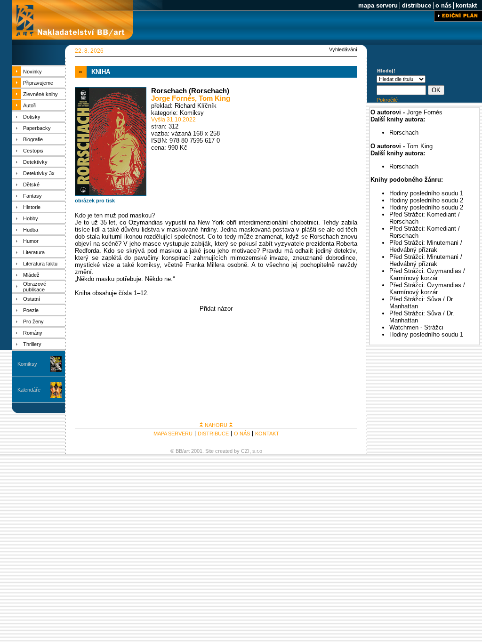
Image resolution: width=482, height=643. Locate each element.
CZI (245, 451)
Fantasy (32, 196)
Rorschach (403, 132)
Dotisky (31, 117)
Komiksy (27, 364)
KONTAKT (267, 433)
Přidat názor (216, 308)
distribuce (416, 5)
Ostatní (31, 299)
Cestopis (33, 150)
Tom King (214, 98)
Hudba (30, 230)
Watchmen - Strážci (416, 327)
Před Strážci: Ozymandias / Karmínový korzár (427, 274)
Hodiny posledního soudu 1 (426, 193)
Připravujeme (38, 83)
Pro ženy (33, 321)
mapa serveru (378, 5)
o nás (443, 5)
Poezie (31, 310)
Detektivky (35, 162)
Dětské (31, 184)
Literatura (34, 252)
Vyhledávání (343, 49)
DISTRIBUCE (213, 433)
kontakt (466, 5)
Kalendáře (28, 390)
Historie (31, 207)
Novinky (32, 71)
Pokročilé (387, 100)
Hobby (30, 218)
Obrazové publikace (34, 286)
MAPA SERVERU (173, 433)
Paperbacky (37, 128)
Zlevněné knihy (40, 94)
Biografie (33, 139)
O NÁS (242, 433)
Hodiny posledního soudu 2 (426, 200)
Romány (32, 333)
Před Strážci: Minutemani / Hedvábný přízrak (425, 246)
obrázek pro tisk (95, 200)
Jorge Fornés (173, 98)
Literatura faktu (40, 263)
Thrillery (32, 344)
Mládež (31, 275)
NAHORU (216, 425)
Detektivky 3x (39, 173)
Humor (31, 241)
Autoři (29, 105)
